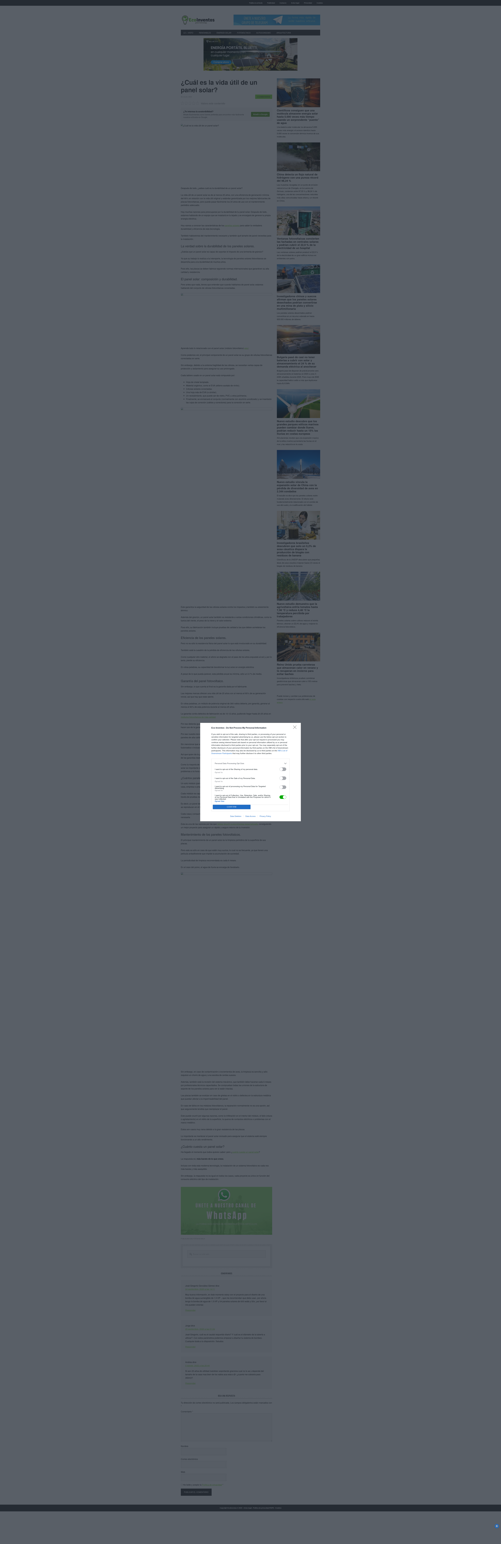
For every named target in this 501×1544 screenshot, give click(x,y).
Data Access (250, 816)
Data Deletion (235, 816)
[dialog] (250, 772)
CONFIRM (232, 807)
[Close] (295, 728)
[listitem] (250, 763)
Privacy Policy (265, 816)
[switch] (282, 769)
